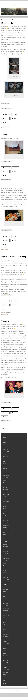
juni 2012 (4, 622)
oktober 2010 (5, 667)
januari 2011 (5, 662)
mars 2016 (5, 515)
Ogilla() (9, 108)
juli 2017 (4, 480)
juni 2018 (4, 461)
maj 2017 (4, 484)
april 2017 (5, 487)
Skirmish (18, 691)
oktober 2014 (5, 556)
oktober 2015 (5, 527)
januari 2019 (5, 449)
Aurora (4, 134)
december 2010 (6, 665)
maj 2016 (4, 511)
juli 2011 (4, 648)
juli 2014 (4, 563)
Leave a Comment (4, 249)
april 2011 (5, 655)
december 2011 (6, 636)
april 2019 (5, 444)
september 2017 (6, 475)
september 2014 (6, 558)
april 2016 (5, 513)
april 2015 (5, 541)
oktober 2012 (5, 612)
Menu (14, 5)
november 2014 (6, 553)
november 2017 (6, 473)
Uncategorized (8, 126)
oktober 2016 (5, 499)
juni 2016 (4, 508)
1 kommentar (3, 181)
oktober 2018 (5, 454)
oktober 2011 (5, 641)
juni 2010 (4, 676)
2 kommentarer (4, 127)
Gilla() (4, 108)
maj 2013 (4, 596)
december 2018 (6, 451)
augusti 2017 (5, 477)
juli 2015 (4, 534)
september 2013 (6, 586)
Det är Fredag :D (8, 23)
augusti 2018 (5, 456)
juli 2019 (4, 437)
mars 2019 (5, 447)
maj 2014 (4, 567)
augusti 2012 (5, 617)
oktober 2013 (5, 584)
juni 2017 (4, 482)
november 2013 (6, 582)
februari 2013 (5, 603)
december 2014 (6, 551)
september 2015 (6, 529)
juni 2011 (4, 650)
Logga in (4, 683)
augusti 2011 (5, 646)
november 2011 (6, 639)
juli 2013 (4, 591)
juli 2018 (4, 458)
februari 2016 (5, 518)
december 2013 (6, 579)
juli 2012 (4, 620)
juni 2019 (4, 439)
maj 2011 (4, 653)
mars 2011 (5, 657)
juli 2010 (4, 674)
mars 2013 (5, 601)
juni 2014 (4, 565)
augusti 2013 (5, 589)
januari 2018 (5, 470)
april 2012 (5, 627)
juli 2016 (4, 506)
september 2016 (6, 501)
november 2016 (6, 496)
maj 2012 (4, 624)
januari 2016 (5, 520)
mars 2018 (5, 468)
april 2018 (5, 465)
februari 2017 (5, 489)
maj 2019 (4, 442)
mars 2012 (5, 629)
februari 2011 (5, 660)
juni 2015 (4, 537)
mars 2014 (5, 572)
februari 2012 (5, 631)
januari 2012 (5, 634)
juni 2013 (4, 593)
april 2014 (5, 570)
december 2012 (6, 608)
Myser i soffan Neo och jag (13, 256)
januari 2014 (5, 577)
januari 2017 (5, 492)
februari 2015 (5, 546)
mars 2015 (5, 544)
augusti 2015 (5, 532)
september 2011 (6, 643)
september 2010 (6, 669)
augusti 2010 (5, 672)
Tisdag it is (6, 321)
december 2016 (6, 494)
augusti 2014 (5, 560)
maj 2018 (4, 463)
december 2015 (6, 522)
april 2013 (5, 598)
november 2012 (6, 610)
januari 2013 (5, 605)
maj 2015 (4, 539)
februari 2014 (5, 574)
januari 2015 (5, 548)
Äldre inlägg (5, 428)
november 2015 (6, 525)
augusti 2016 (5, 503)
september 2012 (6, 615)
